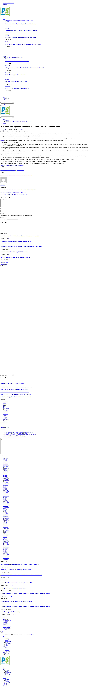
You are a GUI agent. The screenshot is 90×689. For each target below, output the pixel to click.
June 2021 (5, 523)
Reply (1, 427)
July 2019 (5, 549)
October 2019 (5, 545)
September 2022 (6, 507)
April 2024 (5, 489)
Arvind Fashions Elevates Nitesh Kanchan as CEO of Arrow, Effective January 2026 (18, 189)
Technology (5, 415)
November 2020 (6, 531)
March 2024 (5, 490)
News (4, 19)
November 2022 (6, 504)
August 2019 (5, 548)
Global (4, 405)
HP (3, 407)
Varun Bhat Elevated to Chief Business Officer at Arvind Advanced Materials (19, 236)
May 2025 (5, 475)
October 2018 (5, 559)
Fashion (4, 403)
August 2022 (5, 508)
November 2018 (6, 558)
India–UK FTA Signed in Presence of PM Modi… (17, 88)
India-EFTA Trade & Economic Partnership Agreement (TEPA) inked (23, 44)
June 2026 (5, 460)
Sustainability (5, 414)
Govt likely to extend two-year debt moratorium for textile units (13, 192)
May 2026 (5, 461)
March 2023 (5, 501)
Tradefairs (5, 417)
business (7, 165)
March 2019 (5, 553)
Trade (4, 416)
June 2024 (5, 487)
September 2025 (6, 470)
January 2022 (5, 516)
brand (4, 165)
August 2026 (5, 458)
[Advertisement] (37, 366)
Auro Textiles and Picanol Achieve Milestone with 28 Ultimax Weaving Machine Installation (16, 174)
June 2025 (5, 473)
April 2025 (5, 476)
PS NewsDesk (4, 129)
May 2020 (5, 538)
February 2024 (6, 491)
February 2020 (6, 541)
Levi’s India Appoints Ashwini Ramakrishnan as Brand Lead (15, 257)
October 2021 (5, 519)
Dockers (2, 140)
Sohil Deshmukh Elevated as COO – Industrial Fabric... (14, 392)
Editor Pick (5, 401)
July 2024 (5, 486)
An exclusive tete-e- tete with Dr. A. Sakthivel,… (17, 61)
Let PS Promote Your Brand (8, 3)
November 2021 (6, 518)
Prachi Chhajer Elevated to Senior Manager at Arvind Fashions (16, 241)
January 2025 (5, 479)
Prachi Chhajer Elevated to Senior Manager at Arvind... (14, 389)
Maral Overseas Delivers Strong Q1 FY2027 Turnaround (14, 252)
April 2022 (5, 512)
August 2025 (5, 471)
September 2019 (6, 547)
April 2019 (5, 552)
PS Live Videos (6, 98)
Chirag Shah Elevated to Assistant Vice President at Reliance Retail (14, 194)
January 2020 (5, 542)
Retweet (4, 427)
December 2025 (6, 467)
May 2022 (5, 511)
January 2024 (5, 492)
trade (22, 165)
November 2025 (6, 468)
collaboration (11, 165)
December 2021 (6, 517)
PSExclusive (7, 58)
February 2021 (6, 528)
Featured (4, 56)
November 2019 (6, 544)
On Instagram (4, 262)
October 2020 (5, 532)
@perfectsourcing (3, 264)
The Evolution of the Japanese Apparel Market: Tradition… (20, 23)
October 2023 (5, 495)
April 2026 (5, 462)
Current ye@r (3, 220)
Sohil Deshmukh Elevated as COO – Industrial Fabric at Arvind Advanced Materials (21, 247)
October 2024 (5, 482)
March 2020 (5, 540)
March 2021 (5, 527)
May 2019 (5, 551)
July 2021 (5, 522)
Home (4, 18)
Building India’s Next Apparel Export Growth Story (13, 588)
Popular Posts (3, 123)
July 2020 (5, 535)
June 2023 (5, 498)
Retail (4, 413)
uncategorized (5, 419)
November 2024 (6, 481)
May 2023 (5, 499)
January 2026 (5, 466)
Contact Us (5, 4)
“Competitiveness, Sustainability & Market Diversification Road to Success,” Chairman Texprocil (25, 593)
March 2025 (5, 477)
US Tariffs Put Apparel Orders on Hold (15, 74)
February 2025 (6, 478)
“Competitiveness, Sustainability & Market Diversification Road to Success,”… (25, 68)
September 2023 (6, 496)
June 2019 (5, 550)
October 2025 (5, 469)
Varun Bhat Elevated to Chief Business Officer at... (13, 383)
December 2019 (6, 543)
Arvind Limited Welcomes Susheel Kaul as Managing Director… (21, 30)
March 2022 (5, 513)
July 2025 (5, 472)
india (18, 165)
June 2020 (5, 537)
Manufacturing (6, 408)
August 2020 (5, 534)
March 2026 (5, 464)
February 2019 (6, 554)
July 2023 (5, 497)
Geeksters (32, 634)
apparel (1, 165)
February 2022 (6, 514)
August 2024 (5, 485)
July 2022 (5, 509)
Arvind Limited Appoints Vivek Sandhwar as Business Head (15, 397)
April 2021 (5, 526)
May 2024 (5, 488)
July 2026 (5, 459)
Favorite (8, 427)
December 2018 (6, 556)
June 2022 (5, 510)
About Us (5, 97)
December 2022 (6, 503)
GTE (4, 406)
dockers (15, 165)
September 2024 (6, 483)
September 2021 (6, 520)
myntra (20, 165)
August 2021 (5, 521)
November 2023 (6, 493)
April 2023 (5, 500)
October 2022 (5, 506)
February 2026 (6, 465)
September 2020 (6, 533)
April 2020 (5, 539)
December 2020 (6, 530)
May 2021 (5, 524)
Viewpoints (5, 420)
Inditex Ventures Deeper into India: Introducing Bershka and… (21, 37)
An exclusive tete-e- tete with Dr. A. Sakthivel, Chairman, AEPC (16, 583)
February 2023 (6, 502)
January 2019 (5, 555)
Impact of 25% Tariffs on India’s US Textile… (16, 81)
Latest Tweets (3, 423)
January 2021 (5, 529)
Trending (7, 21)
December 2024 (6, 480)
